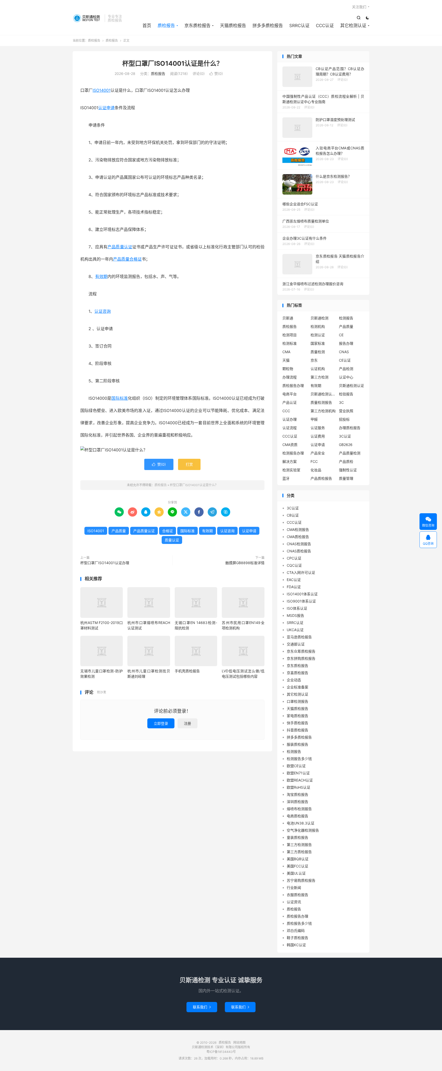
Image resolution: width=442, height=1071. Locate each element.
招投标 (344, 419)
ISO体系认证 (297, 608)
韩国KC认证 (296, 945)
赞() (216, 73)
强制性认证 (348, 470)
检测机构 (318, 326)
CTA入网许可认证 (301, 572)
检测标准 (289, 343)
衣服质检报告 (297, 894)
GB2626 (345, 444)
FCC (314, 461)
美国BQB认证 (297, 859)
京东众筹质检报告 (301, 651)
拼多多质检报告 (267, 25)
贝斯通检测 (319, 318)
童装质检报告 (297, 837)
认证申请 (106, 107)
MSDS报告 (295, 615)
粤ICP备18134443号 (221, 1052)
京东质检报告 (197, 25)
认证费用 (318, 436)
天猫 (286, 360)
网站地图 (239, 1042)
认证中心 (346, 377)
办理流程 (289, 377)
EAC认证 (294, 579)
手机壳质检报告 (187, 671)
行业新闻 (294, 887)
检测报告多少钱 (299, 758)
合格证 (135, 259)
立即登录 (161, 723)
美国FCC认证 (297, 866)
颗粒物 (287, 368)
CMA (286, 352)
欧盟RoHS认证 (298, 787)
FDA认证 (294, 587)
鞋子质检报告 (297, 937)
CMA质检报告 (298, 536)
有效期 (101, 276)
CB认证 (293, 515)
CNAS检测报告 (299, 544)
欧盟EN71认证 (298, 773)
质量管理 (346, 478)
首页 (146, 25)
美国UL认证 (296, 873)
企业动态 (294, 680)
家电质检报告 (297, 715)
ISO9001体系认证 (301, 601)
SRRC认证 (299, 25)
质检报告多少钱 (299, 923)
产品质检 (346, 461)
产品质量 (121, 259)
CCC (286, 411)
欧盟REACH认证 (300, 780)
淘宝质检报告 (297, 794)
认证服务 (318, 428)
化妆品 (316, 470)
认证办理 (289, 419)
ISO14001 (101, 90)
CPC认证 (294, 558)
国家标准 (318, 343)
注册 (187, 723)
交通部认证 (296, 644)
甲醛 (314, 419)
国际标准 (119, 398)
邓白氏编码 (296, 930)
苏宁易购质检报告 (301, 880)
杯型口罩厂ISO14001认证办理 (104, 563)
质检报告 (87, 18)
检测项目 (289, 335)
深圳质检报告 (297, 801)
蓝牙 (286, 478)
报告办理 (346, 343)
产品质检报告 (321, 478)
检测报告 (346, 318)
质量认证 (172, 540)
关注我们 (359, 7)
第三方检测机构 (323, 411)
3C (341, 402)
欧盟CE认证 (296, 766)
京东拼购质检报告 (301, 658)
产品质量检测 (349, 453)
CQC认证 (294, 565)
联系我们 (202, 1007)
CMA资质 (289, 444)
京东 (314, 360)
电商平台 (289, 394)
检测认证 (318, 335)
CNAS (344, 352)
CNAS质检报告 (299, 551)
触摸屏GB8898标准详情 (244, 563)
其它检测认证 (353, 25)
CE (341, 335)
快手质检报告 (297, 723)
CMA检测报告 (298, 529)
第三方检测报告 (299, 844)
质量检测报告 (321, 402)
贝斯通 (287, 318)
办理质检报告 (349, 428)
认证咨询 (102, 311)
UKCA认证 (295, 630)
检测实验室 (291, 470)
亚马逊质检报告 (299, 637)
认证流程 (289, 428)
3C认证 (345, 436)
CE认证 (345, 360)
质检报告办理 (293, 385)
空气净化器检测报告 (303, 830)
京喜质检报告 (297, 673)
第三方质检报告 (299, 852)
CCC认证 (325, 25)
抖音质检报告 (297, 730)
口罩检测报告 (297, 701)
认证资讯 (294, 902)
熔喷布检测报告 (299, 809)
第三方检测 (319, 377)
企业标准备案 (297, 687)
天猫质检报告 (233, 25)
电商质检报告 (297, 816)
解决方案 (289, 461)
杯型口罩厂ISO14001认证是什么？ (172, 63)
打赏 (189, 464)
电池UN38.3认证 (300, 823)
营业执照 (346, 411)
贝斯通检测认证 (351, 385)
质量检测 (318, 352)
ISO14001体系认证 (302, 594)
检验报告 (346, 394)
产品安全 (318, 453)
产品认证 (289, 402)
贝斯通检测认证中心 (323, 394)
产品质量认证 (119, 246)
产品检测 (346, 368)
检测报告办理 (293, 453)
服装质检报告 (297, 744)
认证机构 (318, 368)
